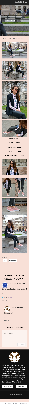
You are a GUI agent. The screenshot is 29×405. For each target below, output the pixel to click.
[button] (8, 70)
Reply (4, 301)
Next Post (21, 386)
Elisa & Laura (22, 39)
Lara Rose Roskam (17, 283)
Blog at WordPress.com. (14, 394)
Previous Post (7, 386)
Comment (21, 344)
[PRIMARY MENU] (26, 2)
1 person (10, 297)
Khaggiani (19, 2)
